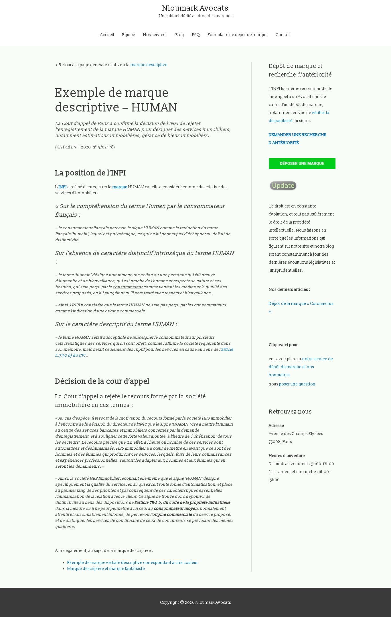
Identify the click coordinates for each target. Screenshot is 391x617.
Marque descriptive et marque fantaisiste (106, 568)
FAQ (196, 34)
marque (119, 187)
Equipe (128, 34)
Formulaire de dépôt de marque (238, 34)
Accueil (107, 34)
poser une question (297, 384)
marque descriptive (149, 64)
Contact (283, 34)
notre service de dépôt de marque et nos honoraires (301, 367)
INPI (63, 187)
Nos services (155, 34)
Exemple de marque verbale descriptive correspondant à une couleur (132, 562)
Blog (179, 34)
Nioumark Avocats (195, 8)
